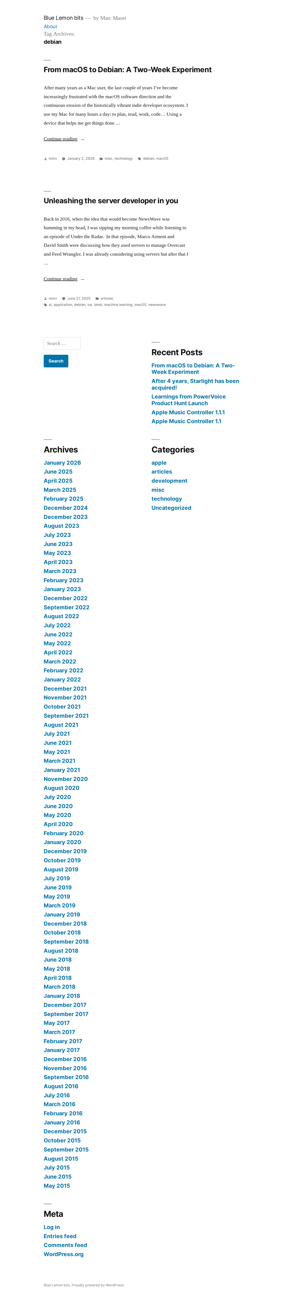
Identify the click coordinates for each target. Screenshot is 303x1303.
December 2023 (66, 517)
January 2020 (62, 842)
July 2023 (57, 535)
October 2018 (62, 932)
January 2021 (62, 770)
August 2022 (61, 616)
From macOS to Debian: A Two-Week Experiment (128, 69)
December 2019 (65, 851)
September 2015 (66, 1149)
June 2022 (58, 634)
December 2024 (66, 507)
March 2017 (59, 1032)
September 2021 (66, 715)
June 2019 (58, 887)
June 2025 (58, 471)
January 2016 (62, 1122)
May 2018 (57, 968)
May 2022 (57, 643)
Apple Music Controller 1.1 (186, 421)
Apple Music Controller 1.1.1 (188, 412)
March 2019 (59, 905)
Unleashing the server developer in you (111, 200)
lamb (98, 305)
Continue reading (64, 139)
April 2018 (58, 977)
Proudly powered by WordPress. (98, 1285)
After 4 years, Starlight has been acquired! (195, 384)
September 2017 (66, 1014)
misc (108, 158)
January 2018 (62, 995)
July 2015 (57, 1167)
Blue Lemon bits (63, 17)
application (63, 305)
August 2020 (61, 788)
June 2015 (58, 1176)
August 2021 (61, 724)
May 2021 (57, 752)
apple (159, 462)
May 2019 (57, 896)
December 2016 (65, 1059)
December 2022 (66, 598)
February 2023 (63, 580)
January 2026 (62, 462)
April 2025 (58, 480)
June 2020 (58, 806)
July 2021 (57, 733)
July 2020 (57, 797)
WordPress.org (64, 1254)
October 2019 (62, 860)
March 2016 (59, 1104)
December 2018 (65, 923)
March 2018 (59, 986)
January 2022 (62, 679)
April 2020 (58, 824)
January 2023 (62, 589)
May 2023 (57, 553)
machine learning (118, 305)
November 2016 (65, 1068)
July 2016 (57, 1095)
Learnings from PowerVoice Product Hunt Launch (189, 399)
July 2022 (57, 625)
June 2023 (58, 544)
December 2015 (65, 1131)
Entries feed (60, 1236)
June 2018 (58, 959)
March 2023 (60, 571)
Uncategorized (171, 507)
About (50, 26)
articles (107, 298)
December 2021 (65, 688)
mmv (53, 158)
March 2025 (60, 489)
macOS (162, 158)
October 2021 (62, 706)
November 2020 (66, 779)
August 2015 (61, 1158)
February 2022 (63, 670)
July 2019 (57, 878)
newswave (157, 305)
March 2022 (60, 661)
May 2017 (57, 1023)
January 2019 (62, 914)
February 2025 (63, 498)
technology (123, 158)
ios (89, 305)
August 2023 (61, 525)
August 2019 (61, 869)
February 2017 (63, 1041)
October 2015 (62, 1140)
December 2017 (65, 1005)
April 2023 (58, 562)
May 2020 (57, 815)
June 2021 (58, 742)
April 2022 (58, 652)
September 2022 (67, 607)
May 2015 (57, 1185)
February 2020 (64, 833)
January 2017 (62, 1050)
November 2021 (65, 697)
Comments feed (65, 1245)
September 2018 (66, 941)
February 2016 (63, 1113)
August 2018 (61, 950)
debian (148, 158)
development (169, 480)
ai (50, 305)
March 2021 (59, 760)
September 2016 (66, 1077)
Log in (52, 1227)
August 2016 (61, 1086)
